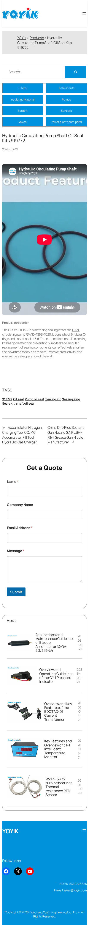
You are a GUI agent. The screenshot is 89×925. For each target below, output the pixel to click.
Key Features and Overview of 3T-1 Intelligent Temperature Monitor (58, 749)
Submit (16, 591)
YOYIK (10, 831)
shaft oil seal (25, 403)
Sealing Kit (53, 399)
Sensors (66, 111)
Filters (22, 88)
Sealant (22, 111)
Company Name (20, 505)
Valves (23, 122)
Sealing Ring (71, 399)
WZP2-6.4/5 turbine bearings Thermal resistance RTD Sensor (59, 787)
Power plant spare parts (66, 122)
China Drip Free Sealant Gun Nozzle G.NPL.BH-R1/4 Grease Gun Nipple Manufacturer (66, 434)
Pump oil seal (34, 399)
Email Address (19, 528)
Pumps (66, 99)
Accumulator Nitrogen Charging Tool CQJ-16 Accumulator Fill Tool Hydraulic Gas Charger (22, 434)
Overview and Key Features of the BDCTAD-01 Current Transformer (58, 711)
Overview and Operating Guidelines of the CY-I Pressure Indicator (56, 675)
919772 (7, 399)
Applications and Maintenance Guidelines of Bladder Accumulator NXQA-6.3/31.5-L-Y (55, 642)
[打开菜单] (84, 13)
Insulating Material (22, 99)
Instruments (67, 88)
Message (15, 551)
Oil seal (18, 399)
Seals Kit (8, 403)
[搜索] (75, 72)
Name (13, 482)
